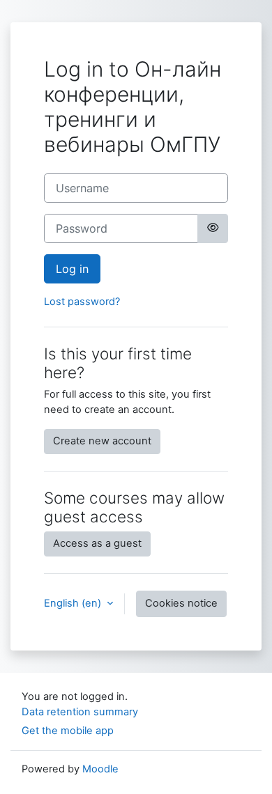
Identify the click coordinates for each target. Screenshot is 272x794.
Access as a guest (97, 543)
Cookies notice (181, 603)
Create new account (102, 441)
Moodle (100, 769)
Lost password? (82, 301)
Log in (72, 269)
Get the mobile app (68, 730)
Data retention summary (80, 712)
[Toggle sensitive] (212, 228)
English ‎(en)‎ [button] (74, 603)
